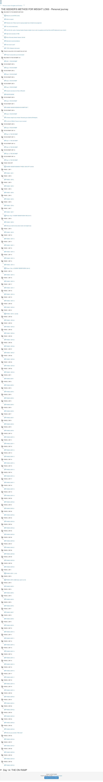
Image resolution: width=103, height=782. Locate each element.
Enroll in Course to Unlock (51, 777)
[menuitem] (1, 3)
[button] (1, 1)
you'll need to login (57, 775)
